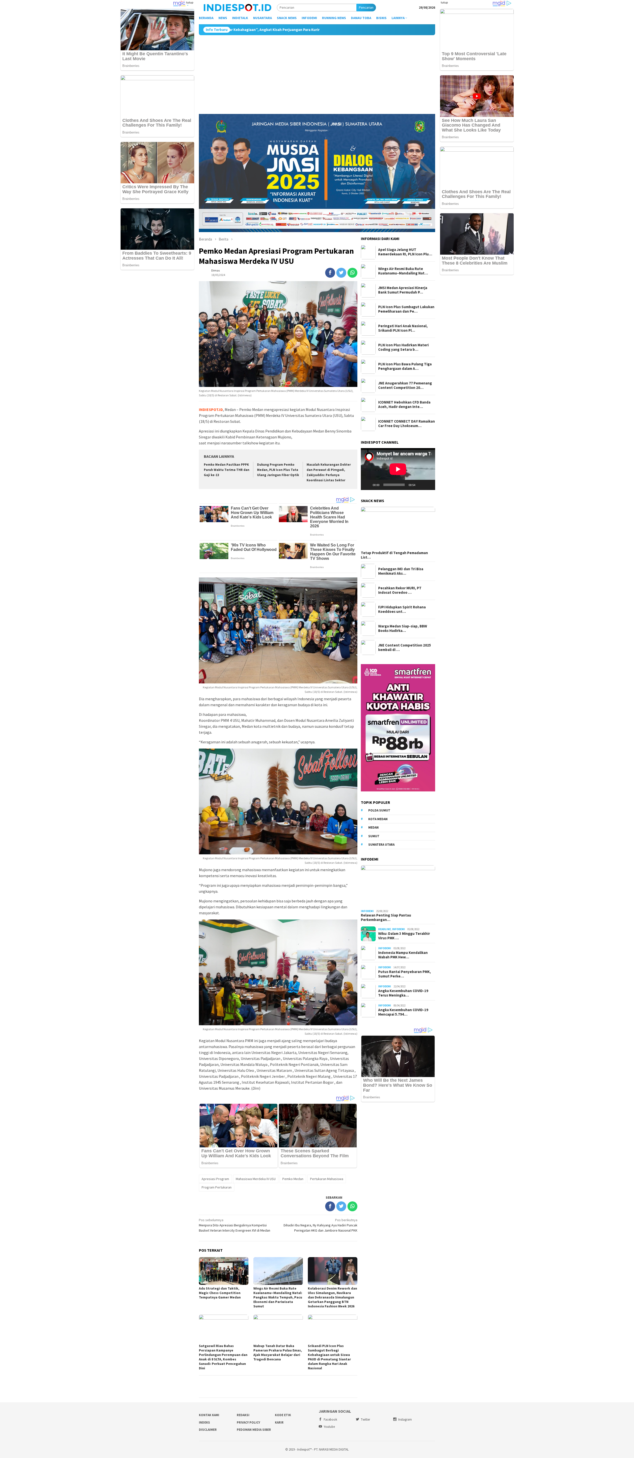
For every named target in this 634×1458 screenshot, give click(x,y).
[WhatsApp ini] (352, 273)
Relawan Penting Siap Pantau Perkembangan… (386, 917)
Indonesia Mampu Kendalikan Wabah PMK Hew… (403, 954)
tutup (189, 2)
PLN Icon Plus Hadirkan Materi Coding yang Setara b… (403, 347)
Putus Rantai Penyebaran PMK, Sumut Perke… (404, 974)
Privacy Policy (248, 1422)
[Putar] (367, 485)
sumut (373, 836)
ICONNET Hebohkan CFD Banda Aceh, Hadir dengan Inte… (404, 404)
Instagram (405, 1419)
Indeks (204, 1422)
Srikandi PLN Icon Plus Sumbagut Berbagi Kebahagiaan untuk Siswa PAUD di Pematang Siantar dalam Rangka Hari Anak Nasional (329, 1357)
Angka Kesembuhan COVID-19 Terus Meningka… (403, 993)
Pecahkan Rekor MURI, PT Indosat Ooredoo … (400, 590)
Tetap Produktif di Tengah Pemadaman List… (394, 555)
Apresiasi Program (215, 1179)
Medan (373, 828)
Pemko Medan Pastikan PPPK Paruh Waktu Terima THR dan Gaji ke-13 (226, 469)
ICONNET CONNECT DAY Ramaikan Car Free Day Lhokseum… (406, 423)
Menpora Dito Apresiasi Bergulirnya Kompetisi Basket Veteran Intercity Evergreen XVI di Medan (234, 1225)
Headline (384, 929)
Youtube (329, 1427)
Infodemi (367, 911)
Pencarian (366, 7)
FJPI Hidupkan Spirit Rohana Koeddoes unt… (402, 609)
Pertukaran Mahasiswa (326, 1179)
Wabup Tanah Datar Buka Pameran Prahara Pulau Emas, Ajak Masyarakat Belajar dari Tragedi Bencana (277, 1352)
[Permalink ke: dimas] (204, 272)
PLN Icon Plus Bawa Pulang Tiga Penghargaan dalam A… (405, 366)
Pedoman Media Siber (254, 1430)
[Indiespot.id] (237, 7)
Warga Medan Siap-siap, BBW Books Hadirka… (402, 628)
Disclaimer (208, 1430)
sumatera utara (381, 845)
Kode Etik (283, 1415)
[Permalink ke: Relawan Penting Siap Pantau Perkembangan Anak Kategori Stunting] (398, 886)
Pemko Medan (292, 1179)
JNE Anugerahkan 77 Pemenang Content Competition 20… (405, 385)
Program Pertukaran (217, 1187)
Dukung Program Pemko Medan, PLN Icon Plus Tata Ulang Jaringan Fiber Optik (278, 469)
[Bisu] (420, 485)
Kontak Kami (209, 1415)
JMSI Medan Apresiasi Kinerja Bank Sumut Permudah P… (402, 290)
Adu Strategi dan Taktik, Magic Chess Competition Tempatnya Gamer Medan (220, 1292)
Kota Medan (378, 819)
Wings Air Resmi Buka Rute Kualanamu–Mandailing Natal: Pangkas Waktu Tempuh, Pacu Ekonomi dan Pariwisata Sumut (277, 1297)
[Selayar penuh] (428, 485)
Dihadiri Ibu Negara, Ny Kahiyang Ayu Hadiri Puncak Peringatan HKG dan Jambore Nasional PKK (320, 1225)
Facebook (330, 1419)
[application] (398, 469)
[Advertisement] (317, 72)
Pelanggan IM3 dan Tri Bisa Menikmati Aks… (400, 571)
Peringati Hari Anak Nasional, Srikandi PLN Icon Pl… (403, 328)
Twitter (365, 1419)
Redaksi (243, 1415)
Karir (279, 1422)
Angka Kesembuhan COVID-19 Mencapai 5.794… (403, 1012)
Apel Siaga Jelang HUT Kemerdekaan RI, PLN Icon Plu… (405, 252)
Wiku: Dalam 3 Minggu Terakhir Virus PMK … (404, 935)
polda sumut (379, 811)
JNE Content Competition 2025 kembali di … (404, 647)
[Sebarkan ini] (330, 273)
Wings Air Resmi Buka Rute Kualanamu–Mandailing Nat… (403, 271)
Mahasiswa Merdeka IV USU (256, 1179)
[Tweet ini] (341, 273)
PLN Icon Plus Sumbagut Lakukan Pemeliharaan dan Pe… (406, 309)
